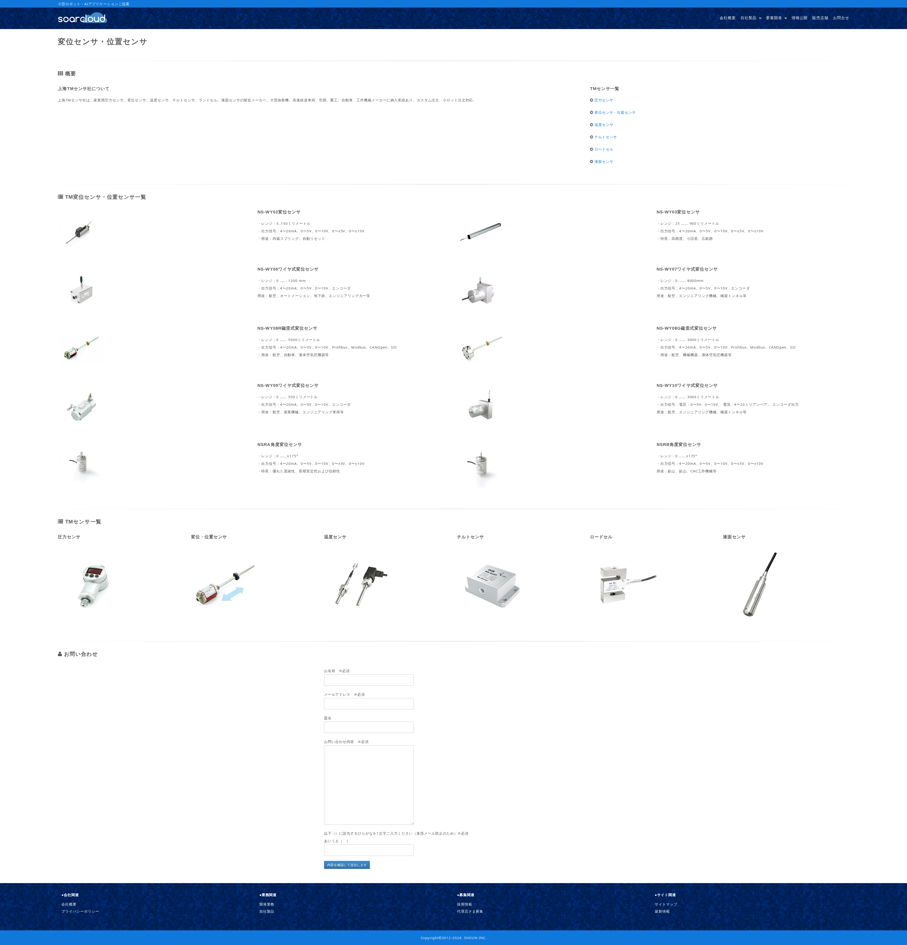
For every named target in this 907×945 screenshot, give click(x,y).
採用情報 (464, 904)
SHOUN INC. (475, 937)
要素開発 (774, 17)
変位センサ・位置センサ (615, 112)
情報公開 (800, 17)
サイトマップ (666, 904)
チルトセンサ (606, 136)
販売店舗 (820, 17)
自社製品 (748, 17)
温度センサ (604, 124)
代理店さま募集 (470, 911)
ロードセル (604, 149)
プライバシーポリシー (80, 911)
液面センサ (604, 161)
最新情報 (662, 911)
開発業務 (266, 904)
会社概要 (728, 17)
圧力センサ (604, 100)
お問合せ (841, 17)
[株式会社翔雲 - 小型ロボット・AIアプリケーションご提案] (82, 21)
